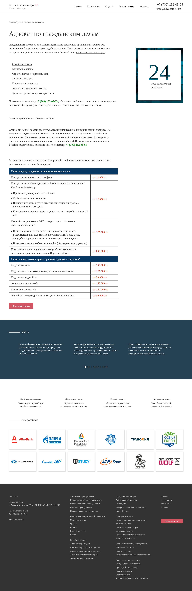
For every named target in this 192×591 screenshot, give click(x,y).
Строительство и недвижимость (30, 73)
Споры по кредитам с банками (130, 534)
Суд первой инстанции (126, 567)
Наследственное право (25, 83)
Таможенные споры (125, 547)
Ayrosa (20, 519)
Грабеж (73, 523)
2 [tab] (88, 367)
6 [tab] (100, 367)
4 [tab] (94, 367)
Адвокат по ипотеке (125, 538)
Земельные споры (22, 78)
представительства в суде (90, 52)
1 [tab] (85, 367)
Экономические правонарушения (131, 543)
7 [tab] (103, 367)
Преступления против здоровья (85, 503)
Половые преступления (81, 507)
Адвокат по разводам (80, 543)
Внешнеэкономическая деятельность (133, 554)
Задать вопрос (172, 521)
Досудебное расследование (128, 563)
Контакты (144, 6)
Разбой (73, 527)
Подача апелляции (124, 571)
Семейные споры (22, 64)
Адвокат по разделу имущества (85, 547)
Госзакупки (121, 503)
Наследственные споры (127, 527)
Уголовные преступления (82, 496)
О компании (93, 6)
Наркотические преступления (84, 511)
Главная (78, 6)
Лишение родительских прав (83, 554)
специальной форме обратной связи (55, 160)
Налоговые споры (124, 551)
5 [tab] (97, 367)
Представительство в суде (128, 560)
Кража (73, 534)
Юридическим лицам (126, 496)
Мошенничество (78, 520)
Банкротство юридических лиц (130, 507)
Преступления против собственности (87, 516)
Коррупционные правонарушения (86, 500)
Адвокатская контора (23, 5)
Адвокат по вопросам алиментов (85, 551)
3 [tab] (91, 367)
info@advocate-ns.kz (169, 8)
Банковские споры (22, 68)
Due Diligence (122, 511)
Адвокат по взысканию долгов (29, 88)
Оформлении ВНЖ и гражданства (85, 561)
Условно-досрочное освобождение (132, 578)
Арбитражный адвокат (126, 500)
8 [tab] (106, 367)
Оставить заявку (126, 6)
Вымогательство (78, 531)
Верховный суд (123, 574)
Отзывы (164, 507)
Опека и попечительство (81, 558)
